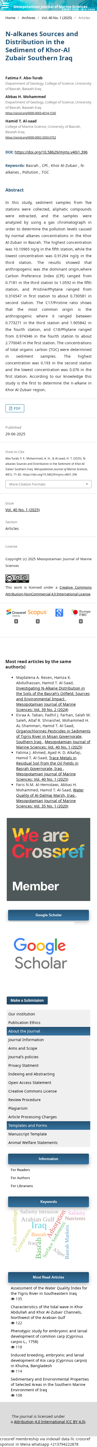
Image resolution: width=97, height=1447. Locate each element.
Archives (28, 17)
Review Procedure (24, 1099)
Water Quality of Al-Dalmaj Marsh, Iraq (50, 792)
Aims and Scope (22, 1048)
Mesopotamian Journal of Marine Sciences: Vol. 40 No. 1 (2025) (53, 744)
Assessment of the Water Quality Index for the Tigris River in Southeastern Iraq (49, 1290)
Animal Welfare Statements (33, 1142)
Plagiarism (17, 1108)
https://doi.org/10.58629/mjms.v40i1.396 (51, 152)
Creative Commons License (32, 1091)
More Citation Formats (27, 484)
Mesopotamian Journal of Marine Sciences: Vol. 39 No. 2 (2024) (46, 707)
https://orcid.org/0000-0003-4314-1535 (30, 113)
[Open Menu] (5, 5)
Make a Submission (27, 1000)
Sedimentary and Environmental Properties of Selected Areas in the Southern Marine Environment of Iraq (50, 1384)
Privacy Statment (23, 1065)
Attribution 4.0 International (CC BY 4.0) (49, 1421)
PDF (16, 408)
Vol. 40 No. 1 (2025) (57, 17)
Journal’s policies (23, 1056)
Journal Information (26, 1039)
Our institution (21, 1013)
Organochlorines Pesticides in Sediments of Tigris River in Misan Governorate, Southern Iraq (53, 736)
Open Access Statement (29, 1082)
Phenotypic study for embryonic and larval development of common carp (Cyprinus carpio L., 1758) (49, 1336)
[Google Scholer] (40, 987)
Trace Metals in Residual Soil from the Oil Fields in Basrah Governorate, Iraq (47, 763)
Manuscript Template (27, 1133)
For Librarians (22, 1185)
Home (10, 17)
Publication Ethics (24, 1022)
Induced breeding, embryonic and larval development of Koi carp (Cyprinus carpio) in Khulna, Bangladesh (49, 1360)
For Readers (20, 1169)
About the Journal (24, 1031)
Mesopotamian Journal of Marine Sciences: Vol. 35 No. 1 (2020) (46, 803)
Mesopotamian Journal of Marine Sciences (50, 6)
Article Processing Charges (32, 1116)
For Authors (20, 1177)
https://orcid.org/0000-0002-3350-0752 (30, 137)
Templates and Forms (27, 1125)
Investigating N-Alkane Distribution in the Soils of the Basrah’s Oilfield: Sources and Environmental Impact (53, 693)
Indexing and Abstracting (31, 1073)
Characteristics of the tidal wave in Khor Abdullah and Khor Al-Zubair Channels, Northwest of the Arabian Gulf (47, 1312)
